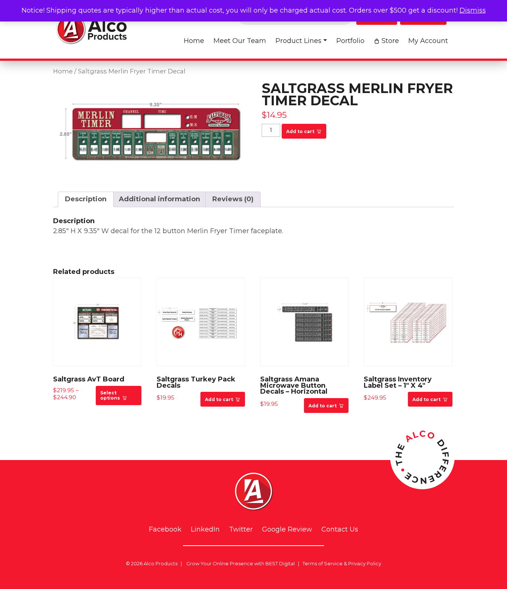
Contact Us (339, 529)
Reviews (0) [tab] (233, 199)
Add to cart (300, 131)
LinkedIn (205, 529)
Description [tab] (86, 199)
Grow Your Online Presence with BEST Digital (240, 563)
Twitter (241, 529)
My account (428, 41)
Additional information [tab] (159, 199)
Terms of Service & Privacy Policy (341, 563)
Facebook (165, 529)
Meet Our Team (239, 41)
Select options (110, 395)
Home (194, 41)
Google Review (287, 529)
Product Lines (298, 41)
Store (390, 41)
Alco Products (160, 563)
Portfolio (350, 41)
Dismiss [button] (472, 10)
